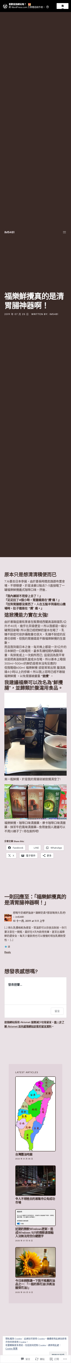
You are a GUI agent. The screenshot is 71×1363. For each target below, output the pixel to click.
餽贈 (63, 7)
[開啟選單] (64, 232)
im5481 (9, 232)
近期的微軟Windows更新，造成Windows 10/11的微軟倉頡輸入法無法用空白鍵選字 (34, 1232)
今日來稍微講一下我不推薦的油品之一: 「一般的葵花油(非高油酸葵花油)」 (35, 1284)
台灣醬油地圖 (23, 1154)
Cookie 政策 (11, 1348)
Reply (7, 952)
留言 (57, 1011)
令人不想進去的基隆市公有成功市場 (35, 1200)
